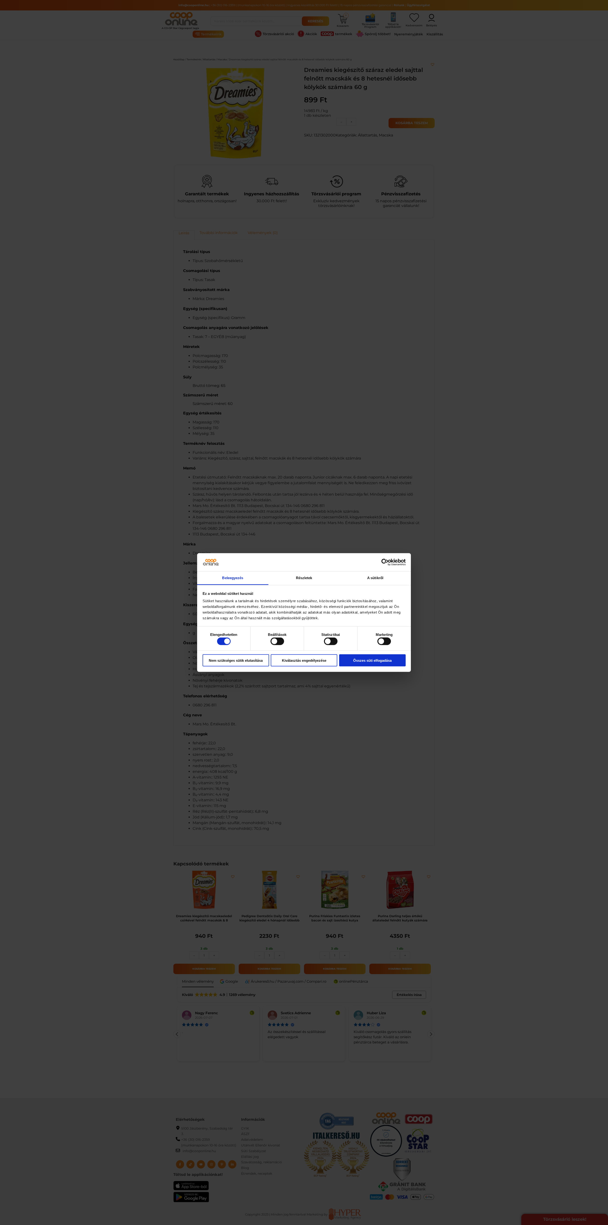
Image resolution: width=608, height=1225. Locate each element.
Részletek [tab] (304, 578)
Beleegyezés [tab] (232, 578)
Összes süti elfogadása (372, 660)
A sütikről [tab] (375, 578)
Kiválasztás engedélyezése (304, 660)
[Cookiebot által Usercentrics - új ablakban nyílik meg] (385, 562)
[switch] (277, 641)
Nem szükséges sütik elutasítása (236, 660)
